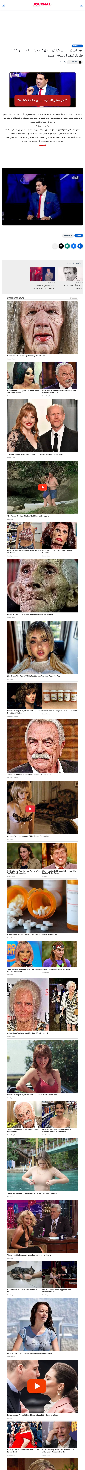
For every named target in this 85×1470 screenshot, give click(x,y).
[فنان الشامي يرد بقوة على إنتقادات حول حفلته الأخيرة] (42, 274)
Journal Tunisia (73, 62)
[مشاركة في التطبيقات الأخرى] (55, 246)
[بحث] (3, 4)
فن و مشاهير (77, 46)
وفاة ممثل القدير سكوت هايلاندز (72, 287)
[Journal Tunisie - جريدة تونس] (42, 4)
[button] (73, 246)
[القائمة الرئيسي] (81, 4)
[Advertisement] (42, 28)
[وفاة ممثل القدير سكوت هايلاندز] (70, 274)
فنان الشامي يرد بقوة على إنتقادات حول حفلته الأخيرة (43, 287)
